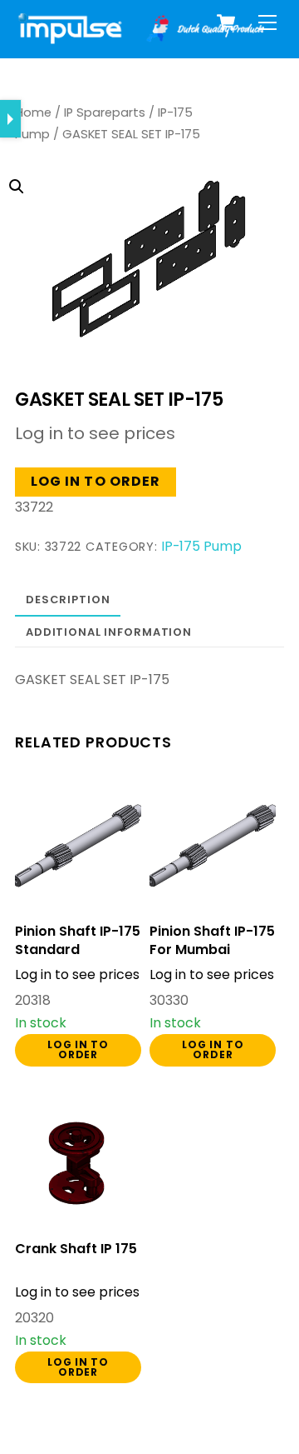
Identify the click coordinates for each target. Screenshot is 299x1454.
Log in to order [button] (95, 481)
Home (33, 112)
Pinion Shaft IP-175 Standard (77, 940)
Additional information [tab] (109, 632)
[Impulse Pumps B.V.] (139, 37)
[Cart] (226, 22)
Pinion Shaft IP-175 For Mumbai (212, 940)
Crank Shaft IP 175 (76, 1249)
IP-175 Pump (201, 546)
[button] (136, 232)
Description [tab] (68, 599)
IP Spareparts (104, 112)
